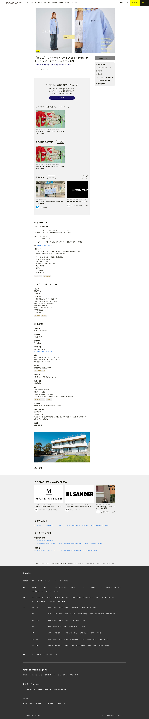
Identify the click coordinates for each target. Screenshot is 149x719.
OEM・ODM (57, 597)
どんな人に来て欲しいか (104, 68)
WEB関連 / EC (88, 550)
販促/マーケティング (96, 587)
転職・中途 (39, 65)
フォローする (62, 97)
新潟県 (49, 620)
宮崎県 (95, 645)
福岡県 (49, 645)
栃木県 (55, 614)
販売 (60, 525)
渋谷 (40, 525)
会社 (51, 654)
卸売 (97, 597)
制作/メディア (44, 591)
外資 (59, 601)
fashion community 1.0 (59, 689)
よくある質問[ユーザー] (50, 675)
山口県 (83, 639)
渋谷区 (40, 550)
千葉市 (84, 614)
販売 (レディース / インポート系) (54, 550)
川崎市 (107, 614)
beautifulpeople (100, 525)
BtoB (63, 601)
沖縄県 (107, 645)
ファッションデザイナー (74, 587)
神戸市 (86, 633)
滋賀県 (49, 633)
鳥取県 (49, 639)
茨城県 (49, 614)
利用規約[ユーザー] (41, 703)
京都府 (55, 633)
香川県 (94, 639)
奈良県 (92, 633)
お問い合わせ (61, 703)
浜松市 (64, 626)
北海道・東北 (35, 607)
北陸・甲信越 (35, 620)
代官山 (36, 525)
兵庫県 (81, 633)
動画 (56, 654)
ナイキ (68, 525)
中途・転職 (39, 581)
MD (45, 587)
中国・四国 (35, 639)
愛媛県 (100, 639)
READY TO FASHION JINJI (44, 689)
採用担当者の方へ (74, 675)
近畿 (33, 633)
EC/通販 (79, 597)
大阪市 (71, 633)
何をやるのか (100, 64)
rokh (83, 525)
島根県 (55, 639)
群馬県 (61, 614)
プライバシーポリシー (28, 703)
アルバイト (47, 581)
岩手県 (66, 607)
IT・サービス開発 (109, 597)
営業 (115, 587)
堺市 (75, 633)
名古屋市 (76, 626)
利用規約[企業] (52, 703)
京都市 (59, 633)
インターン (55, 581)
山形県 (89, 607)
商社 (43, 597)
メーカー (49, 597)
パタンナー (86, 587)
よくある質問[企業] (63, 675)
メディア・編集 (52, 601)
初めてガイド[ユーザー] (35, 675)
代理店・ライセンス (88, 597)
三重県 (83, 626)
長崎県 (72, 645)
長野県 (83, 620)
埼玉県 (66, 614)
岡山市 (65, 639)
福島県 (94, 607)
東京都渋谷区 (49, 65)
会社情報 (99, 74)
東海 (33, 626)
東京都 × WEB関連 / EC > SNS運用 (93, 543)
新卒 (33, 581)
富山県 (61, 620)
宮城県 (72, 607)
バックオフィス (54, 591)
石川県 (66, 620)
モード (64, 525)
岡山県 (61, 639)
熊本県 (78, 645)
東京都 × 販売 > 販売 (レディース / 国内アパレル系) (71, 543)
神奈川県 (97, 614)
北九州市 (54, 645)
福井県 (72, 620)
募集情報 (99, 71)
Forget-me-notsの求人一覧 (43, 351)
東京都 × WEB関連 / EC (47, 540)
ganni (73, 525)
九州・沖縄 (35, 645)
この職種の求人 (101, 84)
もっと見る (63, 106)
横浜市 (102, 614)
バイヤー (50, 587)
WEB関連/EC (35, 591)
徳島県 (89, 639)
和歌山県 (99, 633)
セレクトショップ (47, 525)
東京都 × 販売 (37, 540)
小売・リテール (36, 597)
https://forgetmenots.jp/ (45, 245)
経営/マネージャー (37, 587)
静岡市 (59, 626)
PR (63, 597)
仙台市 (76, 607)
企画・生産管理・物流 (60, 587)
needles (107, 525)
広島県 (72, 639)
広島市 (76, 639)
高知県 (106, 639)
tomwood (92, 525)
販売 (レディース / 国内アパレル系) (75, 550)
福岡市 (60, 645)
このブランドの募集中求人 (104, 77)
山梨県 (77, 620)
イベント (45, 654)
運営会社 (25, 675)
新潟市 (54, 620)
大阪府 (66, 633)
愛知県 (71, 626)
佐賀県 (66, 645)
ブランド (39, 654)
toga (87, 525)
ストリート (55, 525)
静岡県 (55, 626)
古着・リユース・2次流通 (38, 601)
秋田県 (83, 607)
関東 (33, 614)
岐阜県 (49, 626)
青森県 (61, 607)
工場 (101, 597)
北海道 (49, 607)
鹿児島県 (101, 645)
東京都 (36, 550)
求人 (33, 654)
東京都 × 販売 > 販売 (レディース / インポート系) (46, 543)
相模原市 (112, 614)
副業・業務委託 (64, 581)
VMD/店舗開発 (108, 587)
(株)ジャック (44, 70)
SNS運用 (95, 550)
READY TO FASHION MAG (29, 689)
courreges (78, 525)
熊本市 (82, 645)
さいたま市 (72, 614)
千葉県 (80, 614)
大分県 (89, 645)
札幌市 (54, 607)
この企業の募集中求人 (103, 81)
